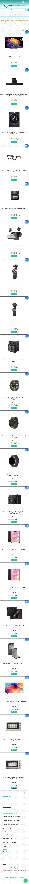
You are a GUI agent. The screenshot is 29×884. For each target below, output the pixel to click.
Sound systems (6, 811)
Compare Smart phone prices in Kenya (12, 816)
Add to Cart (14, 66)
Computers (7, 20)
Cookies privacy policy (8, 838)
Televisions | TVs (22, 21)
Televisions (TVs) (7, 803)
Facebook (5, 856)
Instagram (5, 860)
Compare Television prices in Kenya (11, 820)
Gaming (12, 20)
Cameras (2, 20)
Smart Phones (25, 20)
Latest (8, 2)
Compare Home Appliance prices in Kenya (13, 824)
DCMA (4, 846)
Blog (13, 2)
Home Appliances (18, 20)
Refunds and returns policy (9, 842)
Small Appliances (7, 21)
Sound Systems (15, 21)
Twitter (4, 864)
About (17, 2)
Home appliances (7, 807)
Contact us (5, 851)
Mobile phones (6, 799)
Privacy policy (6, 834)
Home (2, 2)
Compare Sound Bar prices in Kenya (11, 828)
